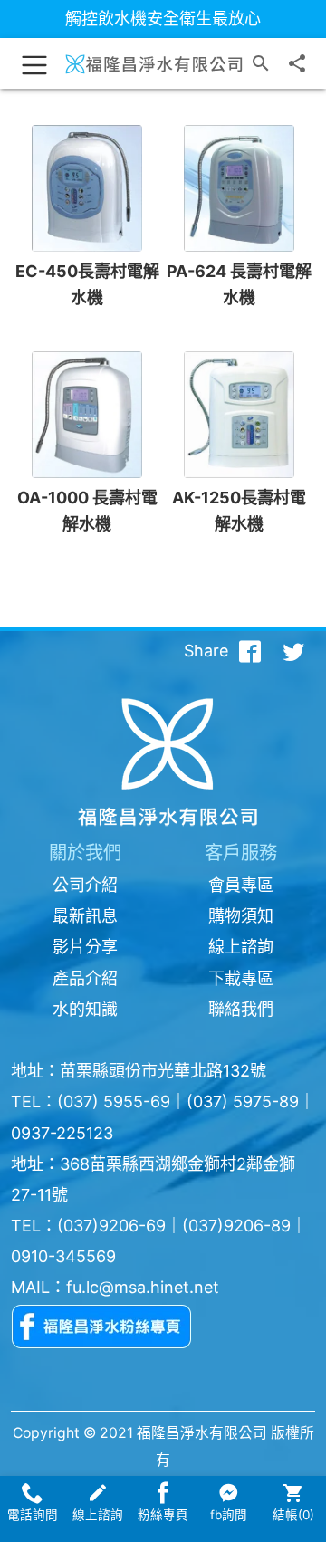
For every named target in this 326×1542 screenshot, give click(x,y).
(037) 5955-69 (113, 1101)
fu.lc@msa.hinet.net (142, 1287)
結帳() (293, 1515)
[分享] (297, 63)
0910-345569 (63, 1256)
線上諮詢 (240, 946)
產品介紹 (85, 978)
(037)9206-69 (111, 1225)
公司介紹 (85, 885)
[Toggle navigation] (34, 63)
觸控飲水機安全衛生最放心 (163, 18)
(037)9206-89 (236, 1225)
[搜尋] (261, 63)
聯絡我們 (240, 1009)
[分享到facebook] (250, 651)
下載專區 (240, 978)
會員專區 (240, 885)
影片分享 (85, 946)
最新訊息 (85, 915)
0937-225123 (62, 1133)
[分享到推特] (293, 651)
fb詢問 (228, 1515)
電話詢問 (32, 1515)
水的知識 (85, 1009)
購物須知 (240, 915)
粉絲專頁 (163, 1515)
